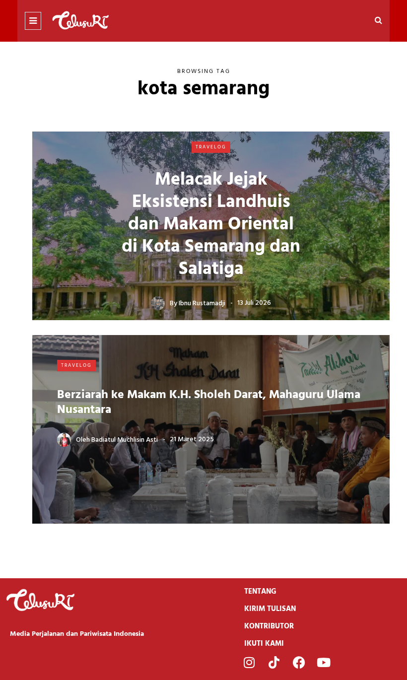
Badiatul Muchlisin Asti (124, 439)
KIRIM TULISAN (270, 609)
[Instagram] (249, 662)
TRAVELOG (211, 147)
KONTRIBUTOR (269, 626)
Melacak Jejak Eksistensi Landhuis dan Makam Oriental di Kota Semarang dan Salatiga (211, 225)
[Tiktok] (274, 662)
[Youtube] (323, 662)
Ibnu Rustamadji (202, 303)
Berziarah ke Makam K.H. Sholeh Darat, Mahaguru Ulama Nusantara (208, 402)
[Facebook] (298, 662)
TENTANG (260, 592)
